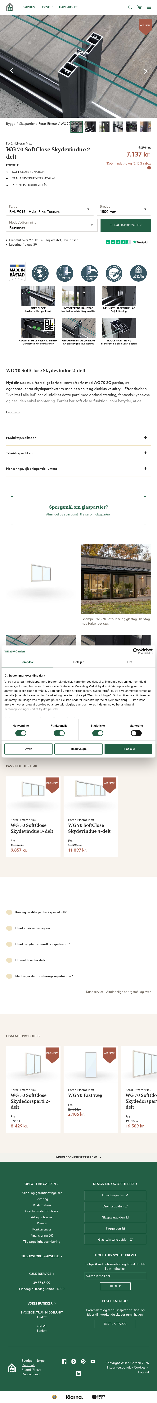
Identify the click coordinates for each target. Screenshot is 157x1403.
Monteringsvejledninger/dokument (31, 469)
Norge (40, 1360)
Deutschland (31, 1374)
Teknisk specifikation (21, 453)
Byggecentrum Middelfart (42, 1312)
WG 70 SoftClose (73, 123)
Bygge (10, 123)
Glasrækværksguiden (113, 1239)
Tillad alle (128, 749)
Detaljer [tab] (78, 662)
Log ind (143, 1372)
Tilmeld (115, 1286)
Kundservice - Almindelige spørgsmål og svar (118, 992)
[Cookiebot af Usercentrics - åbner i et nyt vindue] (136, 651)
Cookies (140, 1367)
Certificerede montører (41, 1211)
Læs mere (13, 412)
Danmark (28, 1365)
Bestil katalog (115, 1324)
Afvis (28, 749)
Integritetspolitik (119, 1367)
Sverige (27, 1360)
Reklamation (42, 1205)
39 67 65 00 (41, 1283)
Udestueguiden (113, 1195)
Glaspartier (27, 123)
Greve (41, 1326)
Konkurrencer (41, 1229)
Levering (42, 1199)
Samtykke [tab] (27, 662)
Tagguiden (113, 1228)
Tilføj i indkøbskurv (125, 225)
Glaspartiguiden (113, 1217)
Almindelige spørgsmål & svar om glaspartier (78, 510)
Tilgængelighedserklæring (41, 1241)
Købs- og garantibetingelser (42, 1193)
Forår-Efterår (47, 123)
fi (34, 1370)
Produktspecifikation (21, 438)
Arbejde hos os (41, 1217)
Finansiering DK (42, 1235)
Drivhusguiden (113, 1206)
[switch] (59, 733)
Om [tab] (129, 662)
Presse (42, 1223)
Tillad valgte (78, 749)
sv (38, 1370)
